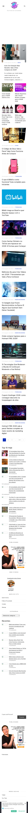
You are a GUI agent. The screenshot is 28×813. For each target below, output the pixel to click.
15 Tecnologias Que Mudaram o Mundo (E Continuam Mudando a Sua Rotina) (13, 367)
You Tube (4, 798)
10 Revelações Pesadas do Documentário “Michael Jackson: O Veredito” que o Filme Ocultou (17, 517)
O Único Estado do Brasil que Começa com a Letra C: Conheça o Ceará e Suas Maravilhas (17, 461)
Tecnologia (18, 176)
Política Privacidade (7, 601)
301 (20, 440)
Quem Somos (5, 597)
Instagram (4, 801)
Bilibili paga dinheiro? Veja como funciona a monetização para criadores (20, 118)
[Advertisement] (14, 28)
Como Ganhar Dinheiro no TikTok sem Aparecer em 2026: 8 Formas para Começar (14, 243)
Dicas (16, 145)
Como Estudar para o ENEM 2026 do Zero (6, 95)
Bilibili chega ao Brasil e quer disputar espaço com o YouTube (13, 212)
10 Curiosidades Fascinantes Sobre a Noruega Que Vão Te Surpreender (16, 470)
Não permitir (21, 811)
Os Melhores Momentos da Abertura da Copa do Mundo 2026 (16, 534)
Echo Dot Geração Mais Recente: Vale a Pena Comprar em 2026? (12, 68)
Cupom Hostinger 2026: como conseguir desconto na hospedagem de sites (14, 397)
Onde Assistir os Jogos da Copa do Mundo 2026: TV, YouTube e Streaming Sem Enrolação (17, 526)
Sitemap (4, 607)
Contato (4, 604)
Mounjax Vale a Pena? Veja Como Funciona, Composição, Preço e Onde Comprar (16, 641)
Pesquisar (21, 717)
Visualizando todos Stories (14, 578)
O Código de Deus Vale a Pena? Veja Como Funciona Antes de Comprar (12, 151)
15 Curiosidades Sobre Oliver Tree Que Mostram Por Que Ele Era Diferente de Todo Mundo (17, 453)
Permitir (14, 811)
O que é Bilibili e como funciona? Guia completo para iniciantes (13, 182)
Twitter (3, 795)
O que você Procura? (7, 714)
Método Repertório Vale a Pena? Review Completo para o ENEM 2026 (20, 97)
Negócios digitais (20, 299)
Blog (19, 62)
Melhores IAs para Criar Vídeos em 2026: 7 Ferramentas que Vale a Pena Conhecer (14, 274)
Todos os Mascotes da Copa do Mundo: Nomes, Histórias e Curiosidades (17, 509)
